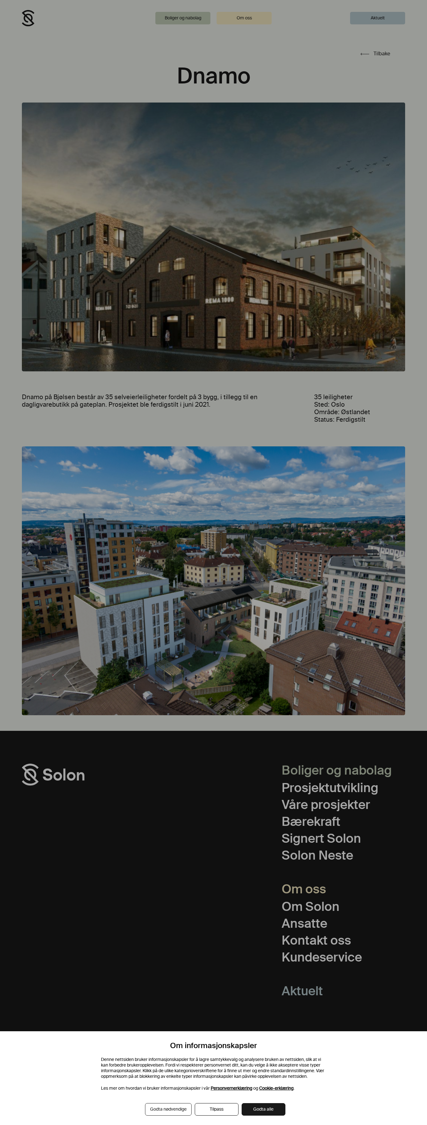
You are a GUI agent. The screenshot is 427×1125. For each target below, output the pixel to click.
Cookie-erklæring (276, 1088)
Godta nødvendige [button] (168, 1109)
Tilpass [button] (217, 1109)
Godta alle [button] (263, 1109)
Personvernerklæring (231, 1088)
